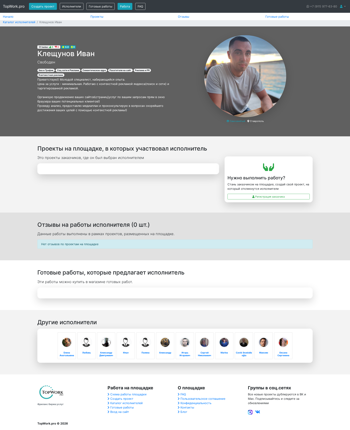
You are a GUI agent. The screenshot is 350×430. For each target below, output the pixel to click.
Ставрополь (257, 121)
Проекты (96, 16)
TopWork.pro (14, 6)
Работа (125, 6)
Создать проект (43, 6)
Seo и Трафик (46, 70)
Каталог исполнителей (126, 403)
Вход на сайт (119, 412)
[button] (343, 6)
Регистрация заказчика (269, 196)
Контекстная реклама (51, 75)
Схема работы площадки (128, 394)
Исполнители (71, 6)
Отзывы (183, 16)
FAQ (140, 6)
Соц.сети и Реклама (68, 70)
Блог (183, 412)
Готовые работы (100, 6)
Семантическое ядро (94, 70)
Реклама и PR (142, 70)
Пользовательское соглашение (202, 398)
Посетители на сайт (120, 70)
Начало (8, 16)
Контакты (187, 407)
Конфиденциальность (195, 403)
